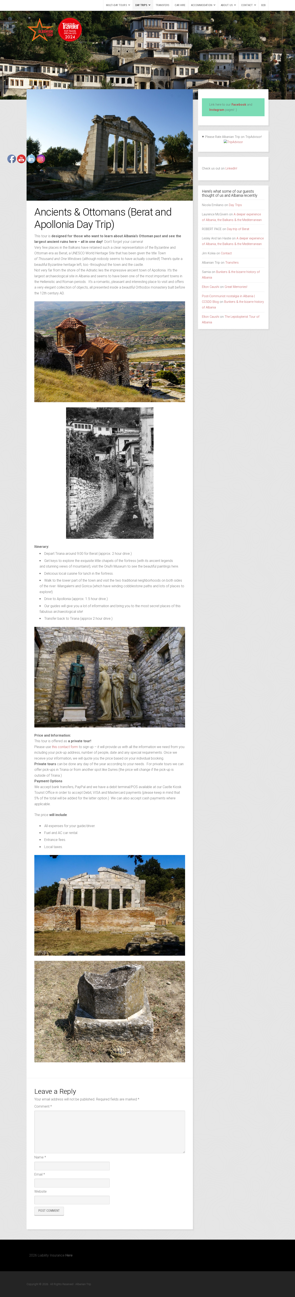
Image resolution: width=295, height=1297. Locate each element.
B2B (263, 5)
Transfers (162, 5)
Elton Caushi (210, 287)
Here (69, 1255)
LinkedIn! (231, 168)
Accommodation (201, 5)
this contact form (65, 747)
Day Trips (141, 5)
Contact (247, 5)
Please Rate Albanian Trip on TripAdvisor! (233, 137)
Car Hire (180, 5)
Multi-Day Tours (116, 5)
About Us (227, 5)
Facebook (239, 104)
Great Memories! (236, 287)
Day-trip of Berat (238, 229)
